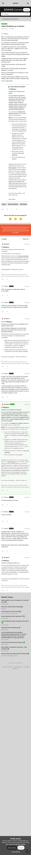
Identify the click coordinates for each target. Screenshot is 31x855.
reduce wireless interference (17, 107)
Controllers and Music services (9, 655)
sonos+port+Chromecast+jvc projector (12, 642)
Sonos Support (12, 167)
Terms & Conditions (7, 667)
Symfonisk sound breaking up (9, 627)
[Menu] (3, 3)
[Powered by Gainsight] (15, 663)
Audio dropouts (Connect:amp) (10, 611)
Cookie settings (18, 667)
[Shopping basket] (27, 3)
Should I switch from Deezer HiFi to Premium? (14, 653)
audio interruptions (8, 414)
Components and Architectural (10, 19)
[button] (2, 10)
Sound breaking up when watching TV (12, 616)
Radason (6, 34)
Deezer (4, 204)
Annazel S (6, 244)
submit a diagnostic (24, 256)
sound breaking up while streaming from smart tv (15, 621)
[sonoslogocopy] (15, 3)
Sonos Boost (23, 204)
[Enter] (3, 14)
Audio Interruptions (13, 204)
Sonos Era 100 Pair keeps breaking (11, 606)
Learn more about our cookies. (17, 844)
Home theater (5, 604)
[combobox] (15, 14)
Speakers (3, 609)
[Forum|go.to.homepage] (12, 9)
